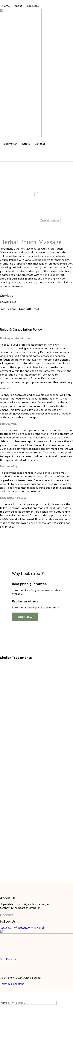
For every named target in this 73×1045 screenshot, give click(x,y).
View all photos (49, 220)
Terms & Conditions (12, 983)
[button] (25, 617)
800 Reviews (8, 959)
